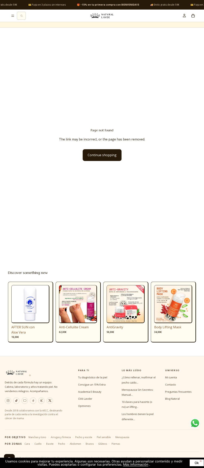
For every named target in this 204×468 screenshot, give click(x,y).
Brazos (90, 443)
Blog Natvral (172, 398)
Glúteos (102, 443)
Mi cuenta (171, 377)
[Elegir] (90, 317)
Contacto (170, 384)
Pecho (61, 443)
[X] (50, 400)
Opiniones (84, 406)
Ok (197, 463)
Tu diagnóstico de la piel (92, 377)
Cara (27, 443)
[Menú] (12, 15)
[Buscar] (21, 16)
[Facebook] (33, 400)
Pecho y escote (83, 437)
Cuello (38, 443)
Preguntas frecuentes (178, 391)
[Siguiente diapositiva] (45, 304)
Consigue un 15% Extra (92, 384)
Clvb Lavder (85, 398)
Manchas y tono (37, 437)
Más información (135, 464)
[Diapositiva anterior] (15, 304)
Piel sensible (104, 437)
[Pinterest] (41, 400)
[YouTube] (25, 400)
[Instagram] (8, 400)
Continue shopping (102, 155)
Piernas (116, 443)
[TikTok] (16, 400)
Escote (50, 443)
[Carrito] (193, 15)
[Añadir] (43, 317)
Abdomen (75, 443)
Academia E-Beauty (89, 391)
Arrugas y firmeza (61, 437)
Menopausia (122, 437)
